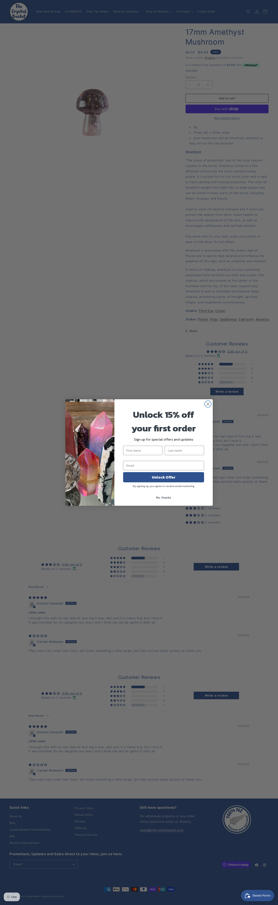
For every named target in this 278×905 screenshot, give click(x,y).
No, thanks (163, 497)
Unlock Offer (163, 477)
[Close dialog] (208, 404)
